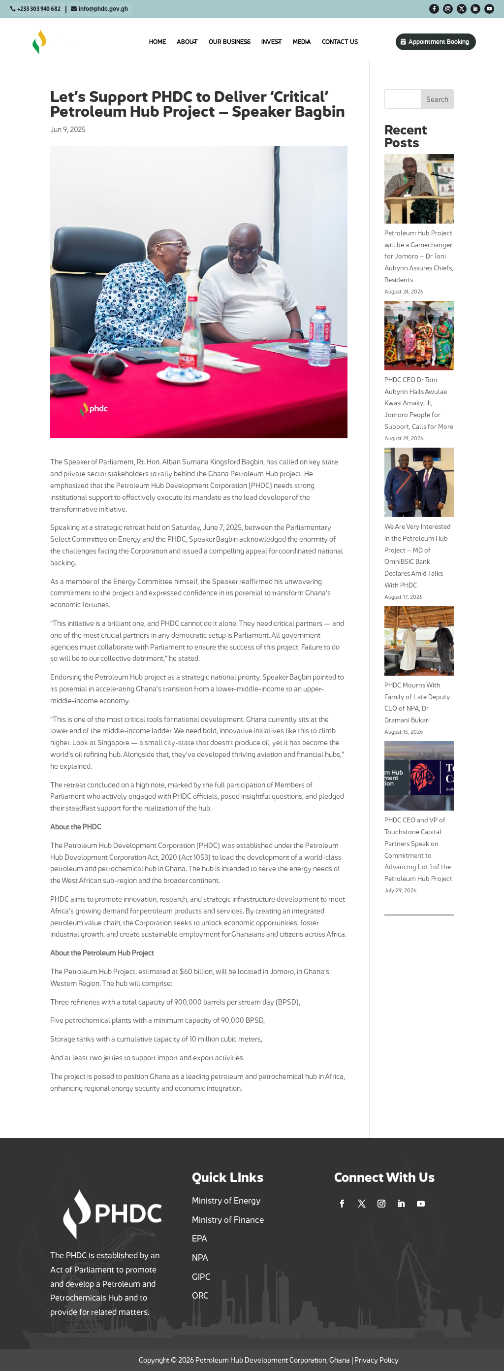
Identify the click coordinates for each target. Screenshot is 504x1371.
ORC (200, 1296)
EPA (199, 1238)
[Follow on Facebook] (434, 9)
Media (302, 41)
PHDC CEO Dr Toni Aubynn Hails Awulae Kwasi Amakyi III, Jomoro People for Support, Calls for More (418, 403)
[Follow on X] (462, 9)
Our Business (230, 41)
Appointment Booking (439, 41)
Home (157, 41)
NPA (200, 1258)
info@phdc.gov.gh (103, 8)
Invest (271, 41)
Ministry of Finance (228, 1220)
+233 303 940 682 (39, 8)
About (187, 41)
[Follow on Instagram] (448, 9)
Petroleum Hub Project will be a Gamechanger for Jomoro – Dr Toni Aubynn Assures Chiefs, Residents (418, 256)
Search (437, 99)
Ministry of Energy (226, 1201)
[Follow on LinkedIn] (475, 9)
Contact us (340, 41)
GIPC (201, 1277)
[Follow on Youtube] (489, 9)
